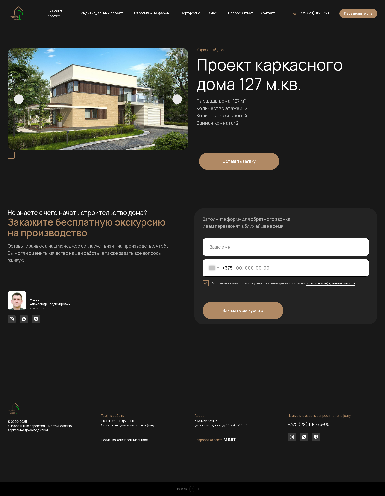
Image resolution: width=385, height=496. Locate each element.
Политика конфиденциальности (125, 440)
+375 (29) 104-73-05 (308, 424)
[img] (16, 13)
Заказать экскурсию (243, 310)
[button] (358, 13)
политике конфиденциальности (330, 283)
